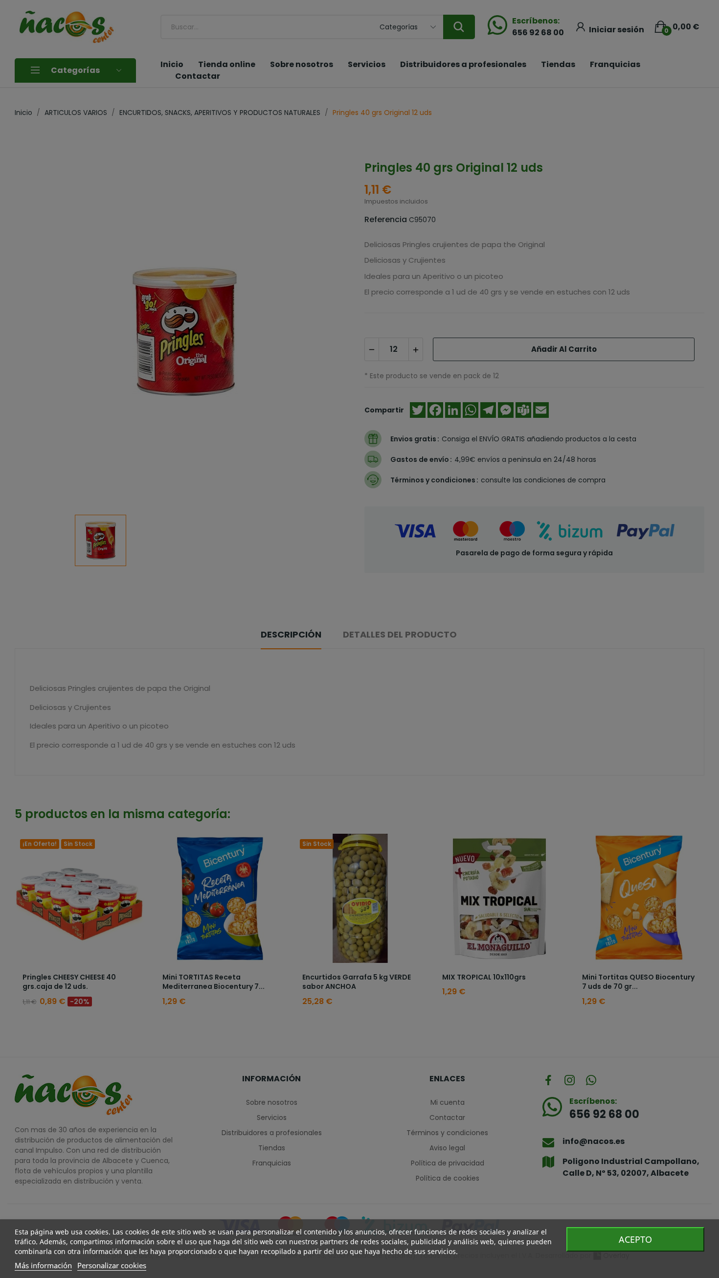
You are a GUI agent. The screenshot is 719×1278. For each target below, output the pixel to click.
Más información (43, 1265)
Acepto (635, 1239)
